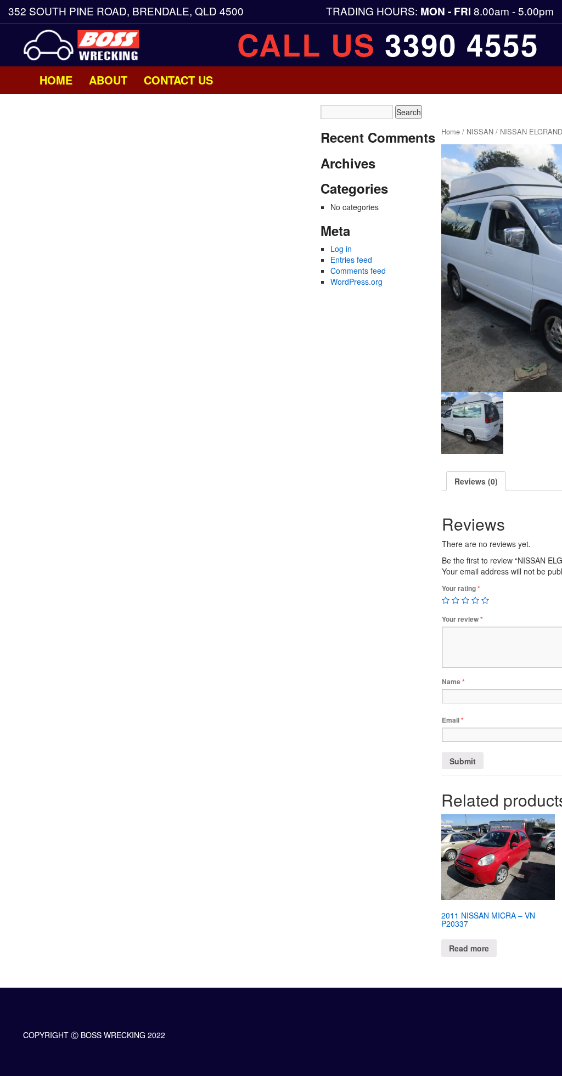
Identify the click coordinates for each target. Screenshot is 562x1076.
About (108, 80)
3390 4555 (462, 44)
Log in (341, 248)
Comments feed (358, 270)
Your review (462, 619)
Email (453, 720)
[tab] (476, 481)
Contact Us (178, 80)
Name (453, 681)
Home (56, 80)
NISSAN (480, 131)
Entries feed (351, 259)
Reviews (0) (476, 481)
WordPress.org (356, 281)
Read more (469, 948)
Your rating (461, 588)
